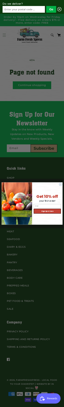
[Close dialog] (60, 184)
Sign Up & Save (47, 211)
